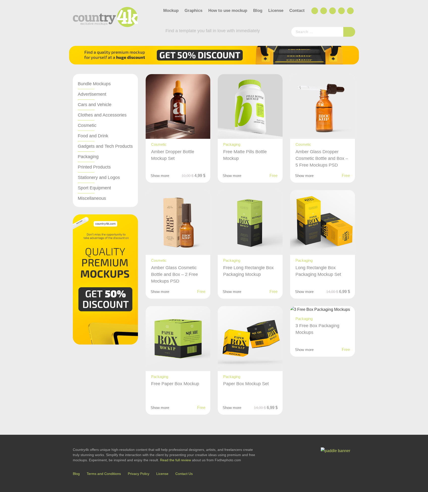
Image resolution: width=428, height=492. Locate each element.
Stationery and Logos (99, 177)
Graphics (193, 10)
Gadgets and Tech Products (105, 146)
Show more (160, 176)
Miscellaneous (92, 198)
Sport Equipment (94, 187)
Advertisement (92, 94)
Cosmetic (87, 125)
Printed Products (94, 167)
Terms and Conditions (104, 474)
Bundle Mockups (94, 83)
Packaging (88, 156)
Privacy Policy (138, 474)
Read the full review (175, 460)
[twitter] (332, 11)
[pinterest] (350, 11)
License (275, 10)
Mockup (171, 10)
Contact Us (184, 474)
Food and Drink (93, 135)
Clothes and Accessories (102, 115)
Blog (257, 10)
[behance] (323, 11)
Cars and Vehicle (94, 104)
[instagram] (341, 11)
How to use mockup (227, 10)
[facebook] (314, 11)
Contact (297, 10)
